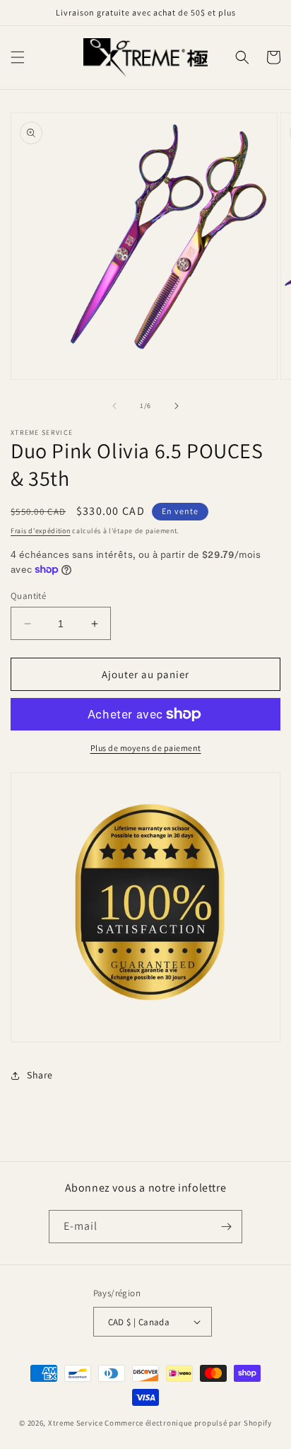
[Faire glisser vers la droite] (176, 405)
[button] (17, 57)
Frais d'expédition (41, 530)
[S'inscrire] (226, 1226)
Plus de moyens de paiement (145, 748)
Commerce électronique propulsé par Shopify (188, 1423)
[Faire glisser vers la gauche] (114, 405)
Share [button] (40, 1075)
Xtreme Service (75, 1423)
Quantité (28, 596)
